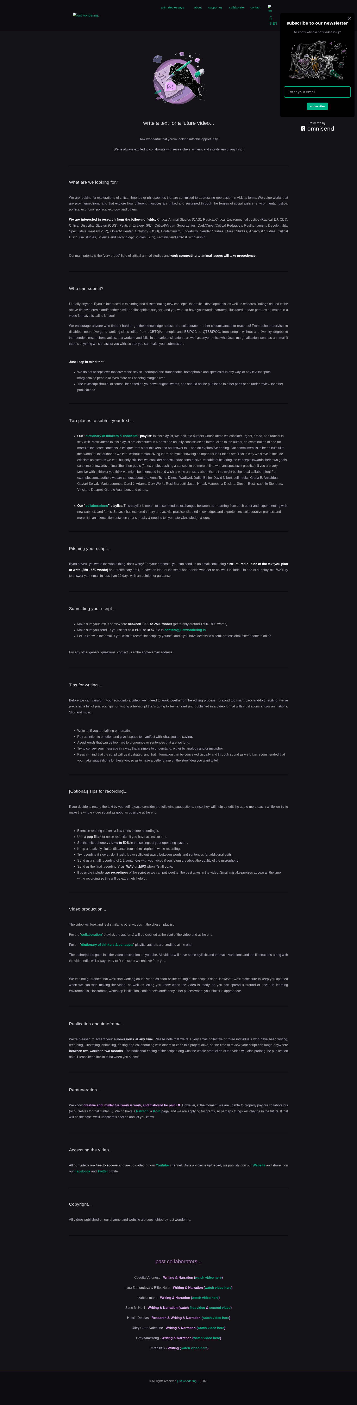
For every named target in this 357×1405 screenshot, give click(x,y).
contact (255, 7)
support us (215, 7)
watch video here (208, 1277)
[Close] (350, 18)
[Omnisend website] (317, 126)
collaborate (236, 7)
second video (220, 1307)
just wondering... (188, 1381)
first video (197, 1307)
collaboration (91, 934)
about (198, 7)
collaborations (97, 505)
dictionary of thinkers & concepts (112, 436)
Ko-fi (156, 1111)
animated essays (172, 7)
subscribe (317, 106)
